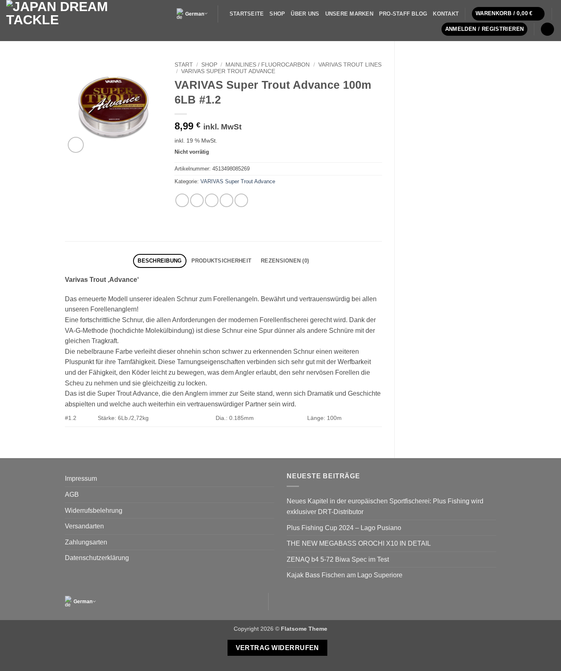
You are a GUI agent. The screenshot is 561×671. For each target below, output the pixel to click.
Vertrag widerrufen (277, 647)
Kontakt (446, 14)
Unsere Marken (349, 14)
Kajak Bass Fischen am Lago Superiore (344, 575)
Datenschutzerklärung (97, 557)
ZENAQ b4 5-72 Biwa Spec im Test (338, 559)
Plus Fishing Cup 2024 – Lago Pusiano (344, 527)
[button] (508, 14)
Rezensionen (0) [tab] (285, 261)
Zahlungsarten (86, 542)
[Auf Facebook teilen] (182, 200)
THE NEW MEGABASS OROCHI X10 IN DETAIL (359, 543)
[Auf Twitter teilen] (197, 200)
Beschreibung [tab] (160, 261)
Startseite (247, 14)
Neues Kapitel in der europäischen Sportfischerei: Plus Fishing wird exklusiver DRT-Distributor (385, 506)
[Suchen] (547, 29)
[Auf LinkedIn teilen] (241, 200)
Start (184, 65)
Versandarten (84, 526)
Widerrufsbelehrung (93, 510)
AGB (72, 494)
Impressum (81, 478)
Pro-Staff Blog (403, 14)
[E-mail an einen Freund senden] (211, 200)
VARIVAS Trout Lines (350, 65)
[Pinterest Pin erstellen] (226, 200)
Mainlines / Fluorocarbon (267, 65)
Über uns (305, 14)
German (194, 14)
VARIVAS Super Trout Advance (228, 71)
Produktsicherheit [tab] (221, 261)
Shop (277, 14)
